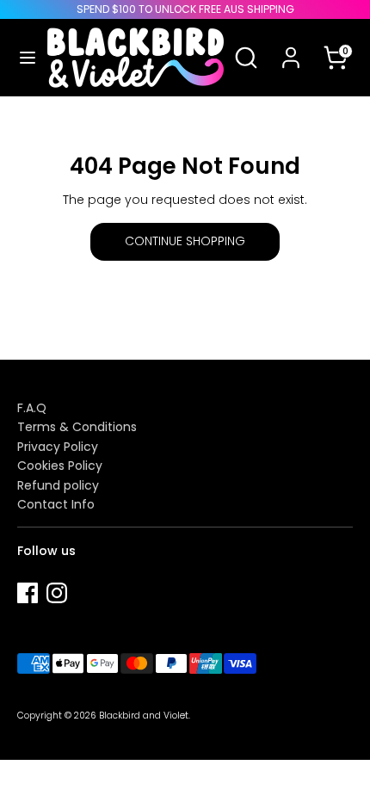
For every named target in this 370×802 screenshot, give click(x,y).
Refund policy (58, 485)
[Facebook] (27, 593)
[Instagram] (56, 593)
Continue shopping (185, 241)
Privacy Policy (57, 446)
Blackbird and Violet (143, 715)
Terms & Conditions (77, 426)
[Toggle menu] (24, 57)
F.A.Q (31, 407)
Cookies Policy (59, 465)
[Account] (291, 46)
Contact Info (56, 504)
